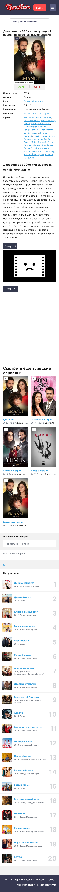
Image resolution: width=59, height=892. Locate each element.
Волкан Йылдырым (34, 154)
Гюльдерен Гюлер (40, 123)
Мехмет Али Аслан (43, 145)
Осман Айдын (31, 133)
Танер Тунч (43, 113)
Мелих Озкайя (31, 126)
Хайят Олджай (38, 142)
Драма (27, 101)
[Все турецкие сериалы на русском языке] (17, 7)
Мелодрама (38, 101)
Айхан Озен (30, 113)
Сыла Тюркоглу (32, 120)
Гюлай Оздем (46, 129)
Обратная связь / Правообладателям (36, 884)
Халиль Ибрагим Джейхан (37, 117)
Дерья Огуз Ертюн (33, 148)
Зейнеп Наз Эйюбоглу (42, 151)
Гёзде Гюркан (40, 136)
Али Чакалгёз (39, 139)
